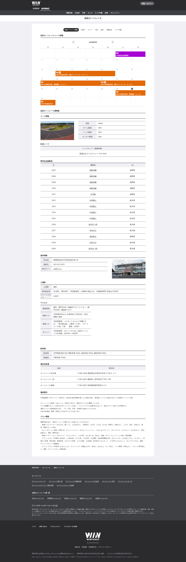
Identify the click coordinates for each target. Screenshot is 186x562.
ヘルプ (34, 526)
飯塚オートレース (86, 498)
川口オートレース (38, 498)
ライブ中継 (98, 13)
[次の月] (112, 42)
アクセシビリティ (55, 526)
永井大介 (93, 230)
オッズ (90, 13)
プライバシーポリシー (104, 547)
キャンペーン (115, 13)
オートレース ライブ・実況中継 (42, 485)
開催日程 (69, 13)
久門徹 (93, 194)
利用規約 (84, 547)
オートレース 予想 (108, 481)
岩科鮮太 (93, 236)
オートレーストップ (38, 481)
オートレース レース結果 (65, 485)
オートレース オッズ (125, 481)
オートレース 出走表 (92, 481)
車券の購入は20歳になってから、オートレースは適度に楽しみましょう (53, 553)
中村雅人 (93, 200)
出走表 (77, 13)
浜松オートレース (70, 498)
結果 (106, 13)
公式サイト (57, 269)
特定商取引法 (92, 547)
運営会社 (77, 547)
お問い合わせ (43, 526)
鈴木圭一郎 (93, 224)
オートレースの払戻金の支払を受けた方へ (120, 553)
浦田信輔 (93, 170)
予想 (83, 13)
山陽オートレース (101, 498)
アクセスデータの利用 (70, 526)
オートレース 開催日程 (73, 481)
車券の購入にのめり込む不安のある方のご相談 (90, 553)
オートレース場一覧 (55, 481)
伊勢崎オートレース (54, 498)
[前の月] (73, 42)
